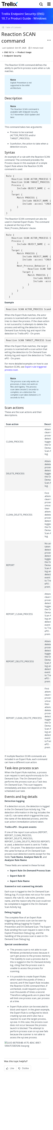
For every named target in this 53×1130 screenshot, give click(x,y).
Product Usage (24, 52)
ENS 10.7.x (9, 52)
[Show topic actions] (49, 40)
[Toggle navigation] (49, 4)
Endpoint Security (12, 55)
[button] (26, 27)
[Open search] (40, 4)
